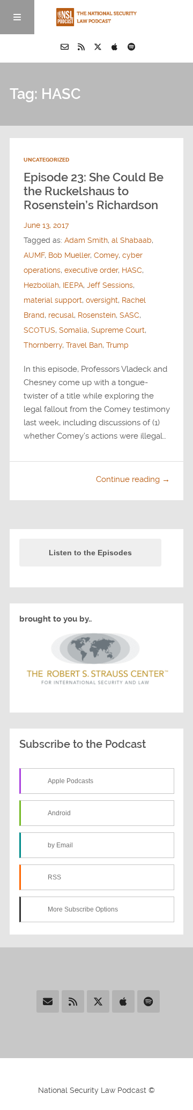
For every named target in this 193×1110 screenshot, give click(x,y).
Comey (106, 255)
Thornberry (43, 345)
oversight (102, 300)
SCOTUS (39, 330)
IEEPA (73, 285)
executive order (91, 270)
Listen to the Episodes (90, 552)
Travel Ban (84, 345)
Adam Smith (86, 240)
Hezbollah (41, 285)
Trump (117, 345)
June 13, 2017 (46, 225)
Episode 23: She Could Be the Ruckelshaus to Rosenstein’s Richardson (94, 191)
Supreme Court (118, 330)
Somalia (73, 330)
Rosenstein (97, 315)
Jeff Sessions (110, 285)
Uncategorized (46, 159)
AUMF (34, 255)
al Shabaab (132, 240)
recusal (61, 315)
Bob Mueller (69, 255)
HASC (132, 270)
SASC (129, 315)
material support (53, 300)
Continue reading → (133, 479)
